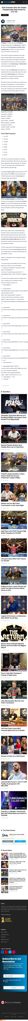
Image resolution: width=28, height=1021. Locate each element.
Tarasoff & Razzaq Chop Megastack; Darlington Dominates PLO (16, 888)
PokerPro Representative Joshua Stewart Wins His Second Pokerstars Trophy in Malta (12, 476)
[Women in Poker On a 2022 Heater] (14, 745)
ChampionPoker (5, 934)
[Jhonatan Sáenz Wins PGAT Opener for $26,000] (14, 547)
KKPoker (3, 937)
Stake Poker (4, 942)
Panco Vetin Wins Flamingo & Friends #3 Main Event (11, 674)
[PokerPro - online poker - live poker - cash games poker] (8, 2)
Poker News (5, 14)
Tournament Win (6, 385)
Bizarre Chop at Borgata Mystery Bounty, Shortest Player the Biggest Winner (13, 645)
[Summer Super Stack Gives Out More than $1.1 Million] (4, 876)
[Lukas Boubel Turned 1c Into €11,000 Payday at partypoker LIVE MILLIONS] (14, 771)
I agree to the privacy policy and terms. (13, 980)
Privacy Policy (20, 1016)
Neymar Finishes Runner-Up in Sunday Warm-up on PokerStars (12, 446)
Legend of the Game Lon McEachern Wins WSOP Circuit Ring (13, 617)
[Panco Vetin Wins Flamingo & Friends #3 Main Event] (14, 662)
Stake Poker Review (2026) (16, 834)
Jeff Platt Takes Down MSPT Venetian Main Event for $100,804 (13, 729)
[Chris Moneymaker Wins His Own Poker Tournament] (14, 689)
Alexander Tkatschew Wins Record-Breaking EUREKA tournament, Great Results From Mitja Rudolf (13, 417)
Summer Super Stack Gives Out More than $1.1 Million (17, 870)
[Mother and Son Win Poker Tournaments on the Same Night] (14, 492)
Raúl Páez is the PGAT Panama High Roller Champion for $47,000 (13, 532)
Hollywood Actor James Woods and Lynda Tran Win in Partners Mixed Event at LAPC (13, 588)
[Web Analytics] (3, 1020)
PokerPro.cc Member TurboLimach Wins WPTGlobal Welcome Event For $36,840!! (14, 813)
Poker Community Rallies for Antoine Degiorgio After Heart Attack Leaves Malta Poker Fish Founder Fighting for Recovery (18, 855)
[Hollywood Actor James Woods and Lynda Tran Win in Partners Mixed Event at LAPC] (14, 575)
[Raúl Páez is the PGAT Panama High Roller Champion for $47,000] (14, 520)
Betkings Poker (5, 939)
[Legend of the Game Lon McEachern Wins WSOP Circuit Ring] (14, 605)
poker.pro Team (11, 20)
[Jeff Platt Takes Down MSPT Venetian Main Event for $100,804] (14, 717)
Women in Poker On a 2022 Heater (13, 756)
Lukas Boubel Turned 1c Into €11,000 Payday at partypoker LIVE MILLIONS (14, 784)
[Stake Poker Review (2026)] (5, 836)
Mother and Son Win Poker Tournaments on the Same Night (12, 504)
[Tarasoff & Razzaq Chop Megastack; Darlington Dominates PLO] (4, 892)
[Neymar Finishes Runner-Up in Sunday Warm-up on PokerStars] (14, 434)
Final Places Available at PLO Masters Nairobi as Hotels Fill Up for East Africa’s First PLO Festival (17, 880)
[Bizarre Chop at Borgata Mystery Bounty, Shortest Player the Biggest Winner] (14, 632)
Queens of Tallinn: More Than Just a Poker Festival (17, 862)
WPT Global (4, 932)
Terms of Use (13, 1016)
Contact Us (7, 1016)
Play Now (20, 841)
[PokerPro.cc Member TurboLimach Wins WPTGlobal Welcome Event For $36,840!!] (14, 800)
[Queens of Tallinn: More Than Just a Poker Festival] (4, 867)
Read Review (7, 841)
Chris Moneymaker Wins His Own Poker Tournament (12, 702)
